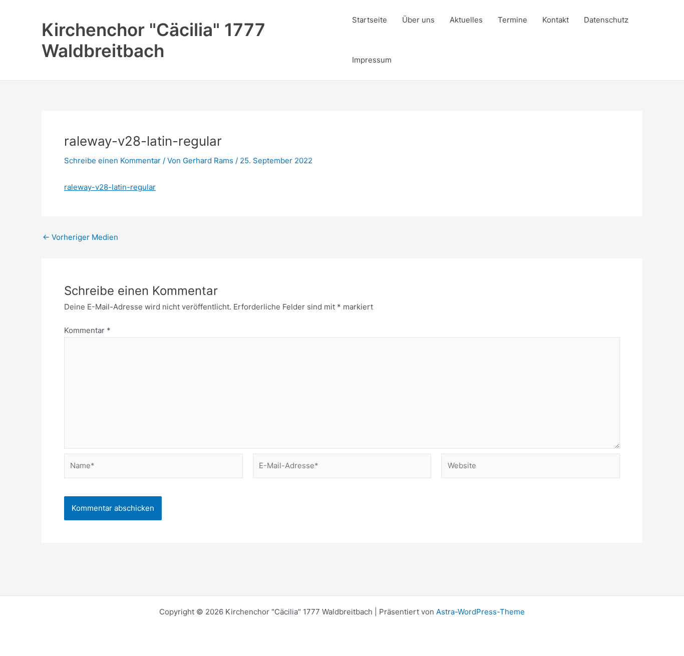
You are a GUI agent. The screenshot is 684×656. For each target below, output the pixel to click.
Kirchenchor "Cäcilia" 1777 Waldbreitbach (153, 40)
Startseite (369, 20)
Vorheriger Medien (80, 237)
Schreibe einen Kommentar (112, 160)
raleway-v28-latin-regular (110, 187)
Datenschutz (606, 20)
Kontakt (555, 20)
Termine (512, 20)
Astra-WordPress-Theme (480, 611)
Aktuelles (466, 20)
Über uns (418, 20)
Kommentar (87, 330)
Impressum (372, 60)
